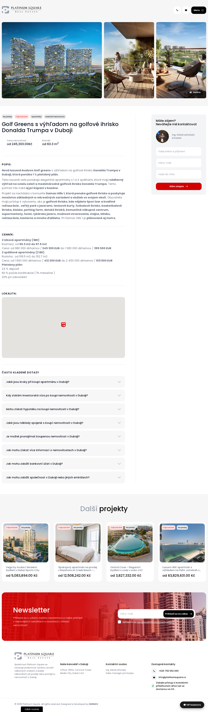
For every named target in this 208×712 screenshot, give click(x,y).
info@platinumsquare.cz (172, 677)
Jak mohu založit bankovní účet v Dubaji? (34, 463)
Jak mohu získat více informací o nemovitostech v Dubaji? (46, 450)
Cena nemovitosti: (16, 140)
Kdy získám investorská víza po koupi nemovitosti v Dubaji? (47, 395)
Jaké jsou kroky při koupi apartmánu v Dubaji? (37, 382)
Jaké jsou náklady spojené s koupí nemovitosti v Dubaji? (44, 423)
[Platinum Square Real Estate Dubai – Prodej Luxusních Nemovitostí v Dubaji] (21, 10)
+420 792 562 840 (169, 670)
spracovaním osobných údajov (155, 622)
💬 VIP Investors (192, 704)
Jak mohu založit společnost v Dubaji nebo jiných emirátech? (48, 477)
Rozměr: (46, 140)
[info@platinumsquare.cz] (186, 10)
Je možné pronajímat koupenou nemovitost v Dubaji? (43, 436)
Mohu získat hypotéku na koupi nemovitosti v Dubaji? (42, 409)
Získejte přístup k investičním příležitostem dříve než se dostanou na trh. (172, 686)
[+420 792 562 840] (177, 10)
